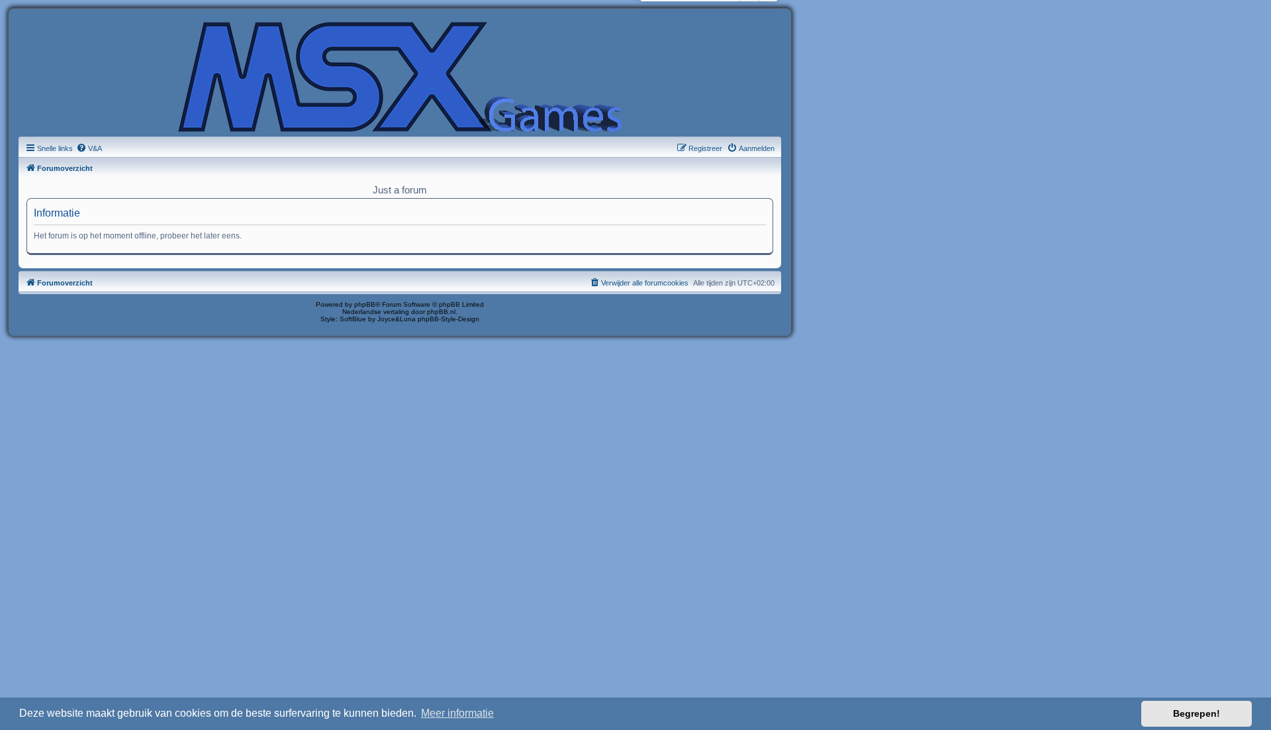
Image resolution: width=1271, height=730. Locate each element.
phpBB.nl (441, 311)
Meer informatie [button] (457, 713)
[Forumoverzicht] (400, 75)
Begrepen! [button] (1196, 713)
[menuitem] (89, 148)
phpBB (364, 304)
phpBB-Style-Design (448, 319)
